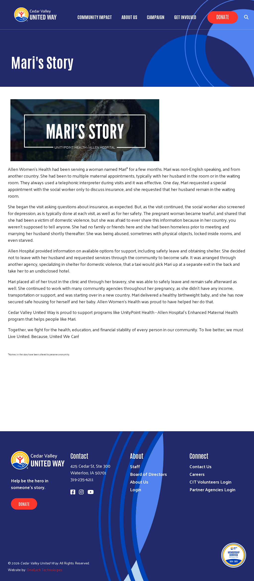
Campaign (155, 17)
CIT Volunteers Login (210, 482)
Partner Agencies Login (212, 489)
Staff (135, 466)
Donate (222, 16)
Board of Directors (148, 474)
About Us (129, 17)
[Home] (37, 14)
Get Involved (185, 17)
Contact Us (201, 466)
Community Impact (94, 17)
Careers (197, 474)
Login (135, 489)
